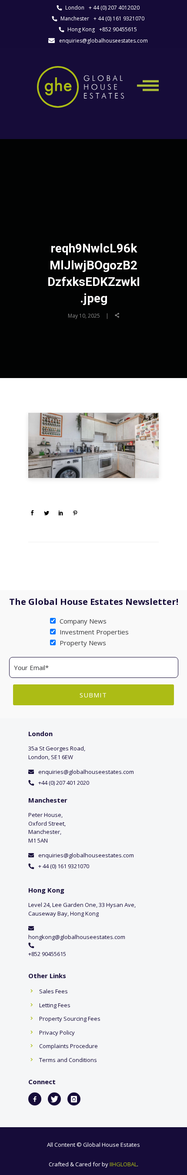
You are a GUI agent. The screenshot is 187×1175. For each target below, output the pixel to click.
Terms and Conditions (68, 1060)
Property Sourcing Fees (69, 1018)
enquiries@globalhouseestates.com (103, 40)
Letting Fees (54, 1005)
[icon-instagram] (73, 1098)
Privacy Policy (57, 1032)
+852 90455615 (118, 29)
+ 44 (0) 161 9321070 (119, 18)
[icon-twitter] (54, 1098)
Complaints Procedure (68, 1046)
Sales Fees (53, 991)
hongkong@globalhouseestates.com (76, 937)
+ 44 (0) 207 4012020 (114, 7)
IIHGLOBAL (123, 1164)
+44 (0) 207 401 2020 (63, 783)
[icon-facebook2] (34, 1098)
